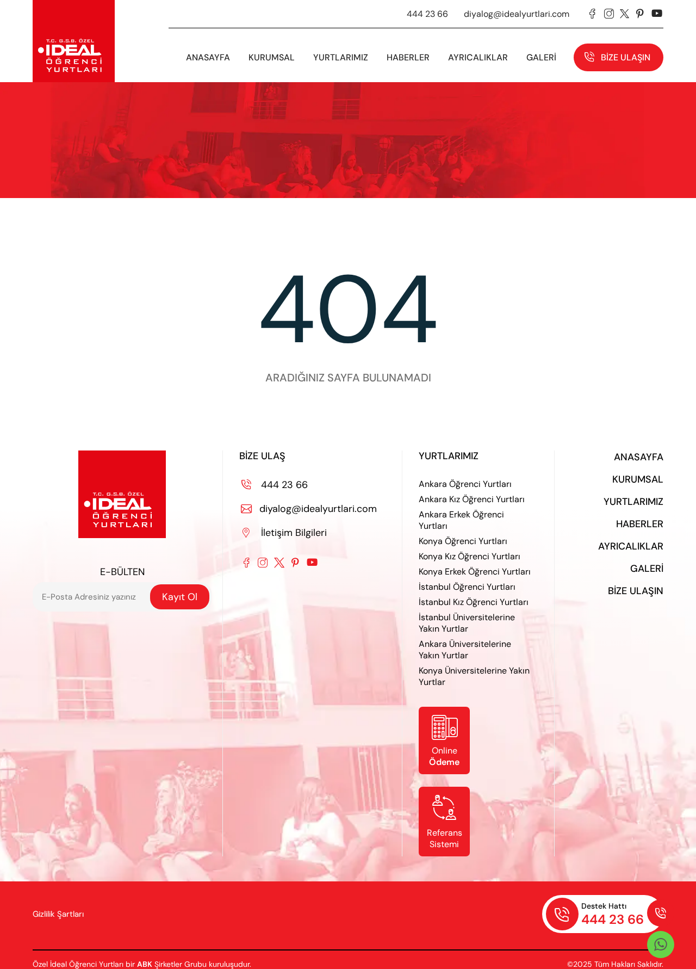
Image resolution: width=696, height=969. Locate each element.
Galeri (646, 568)
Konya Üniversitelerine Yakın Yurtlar (474, 676)
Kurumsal (637, 479)
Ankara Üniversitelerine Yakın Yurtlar (465, 649)
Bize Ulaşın (625, 57)
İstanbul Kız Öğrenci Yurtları (474, 602)
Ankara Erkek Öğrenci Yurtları (461, 520)
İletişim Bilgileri (285, 532)
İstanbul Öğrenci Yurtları (467, 586)
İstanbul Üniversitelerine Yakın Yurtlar (467, 623)
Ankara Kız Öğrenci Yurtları (472, 499)
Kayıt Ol (179, 596)
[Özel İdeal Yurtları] (74, 41)
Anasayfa (208, 57)
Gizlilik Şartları (58, 914)
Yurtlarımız (340, 57)
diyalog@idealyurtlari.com (516, 14)
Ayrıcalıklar (478, 57)
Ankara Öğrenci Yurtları (465, 484)
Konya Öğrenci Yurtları (463, 541)
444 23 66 (427, 14)
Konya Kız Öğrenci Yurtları (469, 556)
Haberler (639, 523)
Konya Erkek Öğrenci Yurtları (475, 571)
